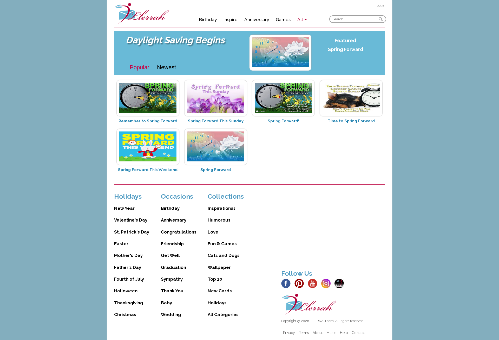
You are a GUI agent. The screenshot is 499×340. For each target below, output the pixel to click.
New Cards (220, 290)
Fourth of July (129, 279)
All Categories (223, 314)
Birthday (208, 19)
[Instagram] (327, 283)
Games (283, 19)
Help (344, 333)
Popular (139, 67)
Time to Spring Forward (351, 121)
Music (331, 333)
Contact (358, 333)
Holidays (217, 302)
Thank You (172, 290)
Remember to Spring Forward (148, 121)
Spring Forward (345, 49)
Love (213, 232)
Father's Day (127, 267)
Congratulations (178, 232)
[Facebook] (287, 283)
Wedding (171, 314)
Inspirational (221, 208)
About (318, 333)
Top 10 (215, 279)
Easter (121, 243)
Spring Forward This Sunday (216, 121)
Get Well (170, 255)
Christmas (125, 314)
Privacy (289, 333)
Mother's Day (128, 255)
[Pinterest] (300, 283)
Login (381, 5)
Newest (166, 67)
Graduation (173, 267)
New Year (124, 208)
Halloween (125, 290)
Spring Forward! (283, 121)
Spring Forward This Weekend (148, 169)
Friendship (172, 243)
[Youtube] (314, 283)
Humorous (219, 220)
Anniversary (256, 19)
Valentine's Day (130, 220)
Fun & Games (222, 243)
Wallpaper (219, 267)
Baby (166, 302)
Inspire (231, 19)
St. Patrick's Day (131, 232)
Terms (304, 333)
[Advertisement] (333, 228)
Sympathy (172, 279)
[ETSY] (340, 283)
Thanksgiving (128, 302)
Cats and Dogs (224, 255)
